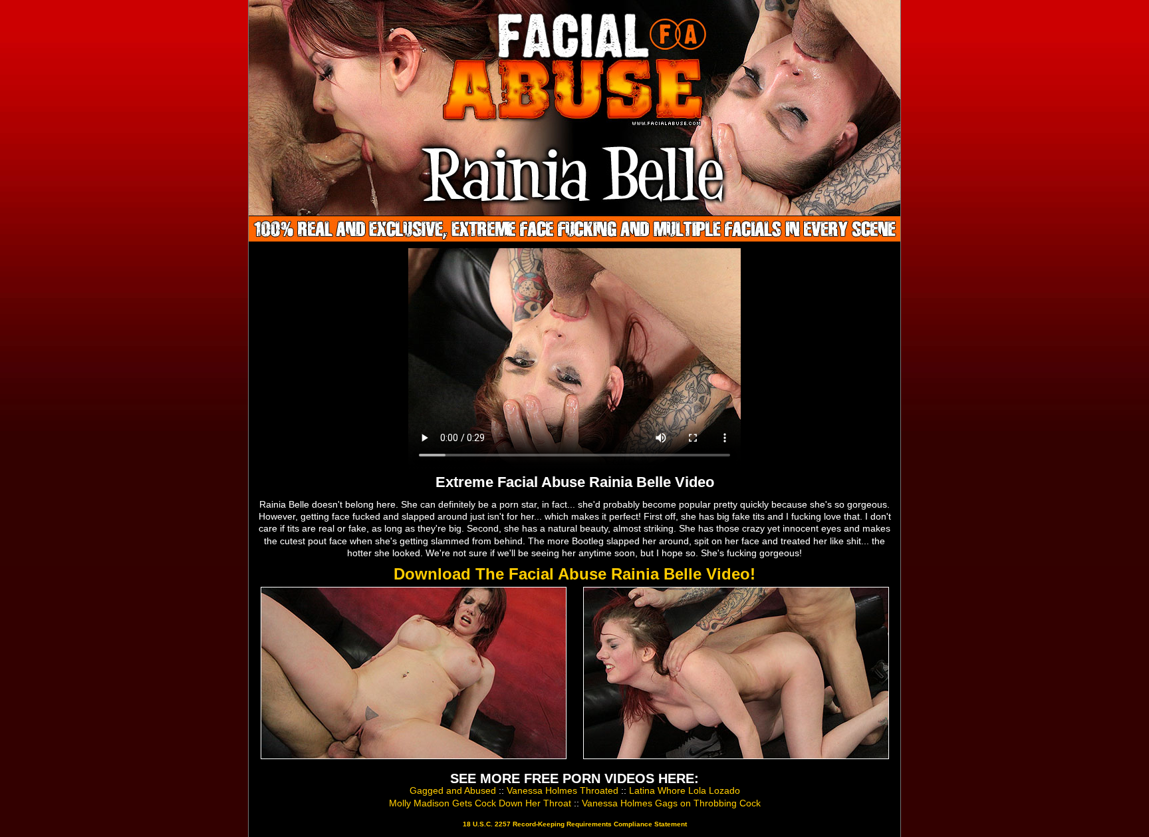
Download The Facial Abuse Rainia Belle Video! (574, 574)
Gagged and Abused (453, 790)
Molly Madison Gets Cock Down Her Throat (480, 803)
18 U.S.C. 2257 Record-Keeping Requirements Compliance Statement (575, 824)
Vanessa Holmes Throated (562, 790)
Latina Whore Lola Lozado (684, 790)
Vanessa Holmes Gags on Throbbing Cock (671, 803)
